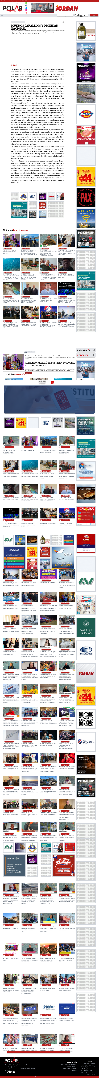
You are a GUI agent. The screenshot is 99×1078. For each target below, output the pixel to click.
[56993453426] (26, 3)
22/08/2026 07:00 (9, 320)
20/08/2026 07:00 (28, 985)
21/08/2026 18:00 (10, 626)
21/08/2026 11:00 (47, 696)
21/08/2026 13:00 (65, 649)
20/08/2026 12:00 (65, 925)
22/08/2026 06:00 (27, 320)
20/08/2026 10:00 (47, 955)
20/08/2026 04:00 (10, 1015)
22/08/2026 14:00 (64, 248)
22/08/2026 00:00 (47, 580)
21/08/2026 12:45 (10, 672)
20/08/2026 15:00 (28, 895)
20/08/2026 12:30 (47, 925)
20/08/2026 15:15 (10, 895)
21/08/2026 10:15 (10, 718)
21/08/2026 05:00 (47, 741)
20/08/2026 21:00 (47, 788)
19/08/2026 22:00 (47, 1045)
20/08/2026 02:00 (47, 1015)
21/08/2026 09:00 (47, 718)
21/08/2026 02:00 (28, 765)
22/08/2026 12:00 (46, 272)
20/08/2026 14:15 (65, 895)
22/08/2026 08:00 (64, 296)
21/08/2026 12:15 (28, 672)
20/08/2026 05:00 (65, 985)
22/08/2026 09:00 (46, 296)
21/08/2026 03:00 (10, 765)
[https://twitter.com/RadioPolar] (26, 7)
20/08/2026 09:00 (65, 955)
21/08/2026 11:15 (28, 696)
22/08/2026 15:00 (46, 248)
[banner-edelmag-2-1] (14, 568)
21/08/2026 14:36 (10, 649)
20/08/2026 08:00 (10, 985)
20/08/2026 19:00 (28, 811)
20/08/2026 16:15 (28, 834)
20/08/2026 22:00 (28, 788)
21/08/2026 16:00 (47, 626)
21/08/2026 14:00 (28, 649)
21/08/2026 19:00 (65, 603)
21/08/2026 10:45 (65, 696)
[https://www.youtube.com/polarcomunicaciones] (26, 12)
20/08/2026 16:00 (47, 834)
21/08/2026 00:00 (65, 765)
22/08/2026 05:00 (46, 320)
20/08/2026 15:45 (65, 834)
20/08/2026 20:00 (10, 811)
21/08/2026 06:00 (28, 741)
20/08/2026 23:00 (10, 788)
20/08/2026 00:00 (10, 1045)
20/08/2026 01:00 (65, 1015)
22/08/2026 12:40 (27, 272)
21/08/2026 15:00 (65, 626)
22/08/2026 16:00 (27, 248)
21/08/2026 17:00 (28, 626)
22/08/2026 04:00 (64, 320)
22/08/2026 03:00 (28, 580)
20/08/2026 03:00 (28, 1015)
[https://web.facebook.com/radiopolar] (26, 5)
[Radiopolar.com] (2, 15)
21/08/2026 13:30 (47, 649)
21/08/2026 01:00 (47, 765)
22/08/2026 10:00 (27, 296)
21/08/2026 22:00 (10, 603)
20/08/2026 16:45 (10, 834)
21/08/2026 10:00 (28, 718)
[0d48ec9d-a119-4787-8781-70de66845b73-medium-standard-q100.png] (13, 11)
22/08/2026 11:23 (64, 272)
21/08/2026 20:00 (47, 603)
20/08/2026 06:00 (47, 985)
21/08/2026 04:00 (65, 741)
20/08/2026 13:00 (10, 925)
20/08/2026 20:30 (65, 788)
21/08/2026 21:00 (28, 603)
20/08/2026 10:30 (28, 955)
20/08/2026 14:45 (47, 895)
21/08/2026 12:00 (47, 672)
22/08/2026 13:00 (9, 272)
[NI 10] (13, 369)
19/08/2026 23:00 (28, 1045)
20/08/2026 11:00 (10, 955)
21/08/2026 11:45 (65, 672)
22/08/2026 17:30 (10, 446)
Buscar (94, 15)
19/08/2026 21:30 (65, 1045)
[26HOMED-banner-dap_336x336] (63, 568)
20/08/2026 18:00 (47, 811)
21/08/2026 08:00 (65, 718)
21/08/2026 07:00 (10, 741)
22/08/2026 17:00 (9, 248)
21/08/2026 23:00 (65, 580)
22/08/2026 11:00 (9, 296)
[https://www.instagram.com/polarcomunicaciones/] (26, 10)
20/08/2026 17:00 (65, 811)
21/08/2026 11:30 (10, 696)
